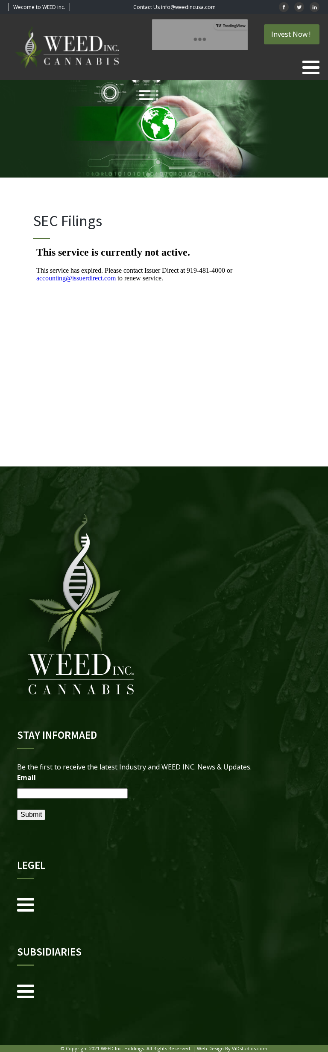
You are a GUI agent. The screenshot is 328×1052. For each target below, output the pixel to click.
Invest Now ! (291, 34)
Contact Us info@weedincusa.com (174, 7)
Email (26, 777)
